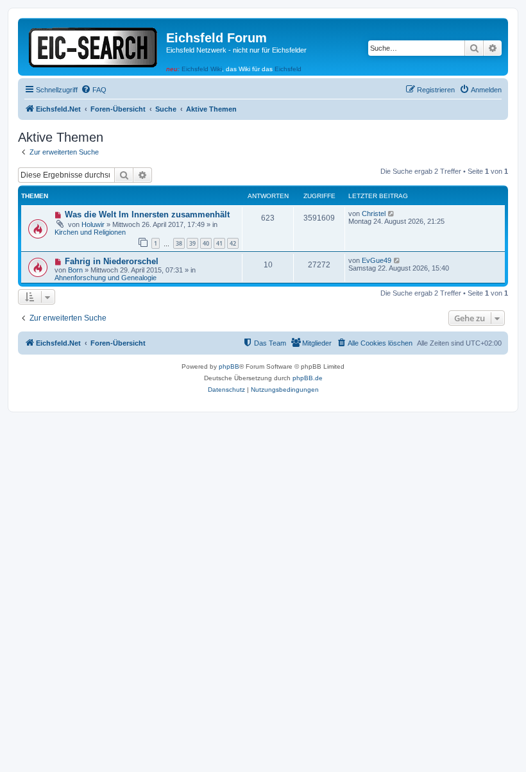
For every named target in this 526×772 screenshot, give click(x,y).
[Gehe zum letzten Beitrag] (391, 213)
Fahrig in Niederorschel (111, 261)
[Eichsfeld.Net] (93, 45)
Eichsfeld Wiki (202, 68)
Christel (374, 213)
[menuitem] (93, 89)
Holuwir (93, 224)
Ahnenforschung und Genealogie (106, 277)
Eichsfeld (288, 68)
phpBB (229, 366)
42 (233, 243)
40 (206, 243)
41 (219, 243)
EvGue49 (376, 260)
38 (179, 243)
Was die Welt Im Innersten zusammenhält (147, 214)
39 (192, 243)
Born (75, 270)
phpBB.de (308, 378)
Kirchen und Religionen (90, 232)
